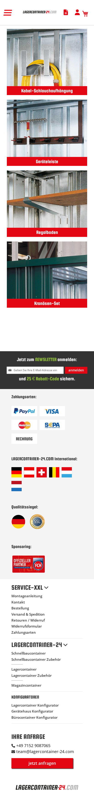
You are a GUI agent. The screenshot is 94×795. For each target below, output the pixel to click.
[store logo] (40, 13)
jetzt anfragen (42, 763)
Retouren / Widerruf (28, 620)
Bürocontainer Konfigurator (34, 717)
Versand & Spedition (28, 614)
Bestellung (20, 608)
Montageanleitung (26, 596)
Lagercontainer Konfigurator (35, 705)
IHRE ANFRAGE (28, 736)
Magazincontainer (26, 685)
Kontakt (18, 602)
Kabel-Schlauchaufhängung (47, 90)
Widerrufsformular (26, 626)
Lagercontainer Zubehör (31, 675)
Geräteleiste (47, 161)
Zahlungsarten (23, 632)
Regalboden (47, 232)
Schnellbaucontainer (28, 653)
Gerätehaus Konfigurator (32, 711)
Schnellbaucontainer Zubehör (36, 659)
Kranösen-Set (47, 303)
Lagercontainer (24, 669)
